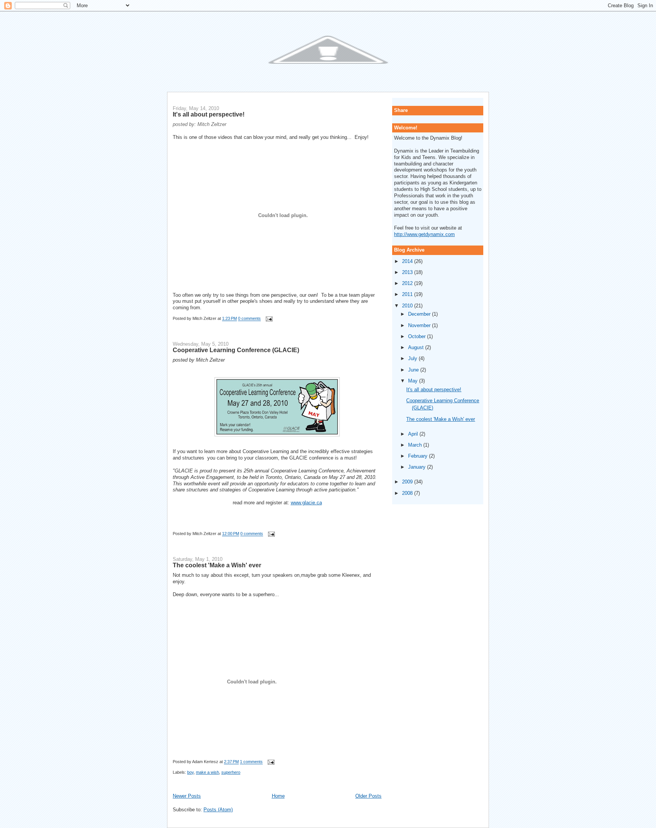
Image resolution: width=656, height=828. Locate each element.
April (413, 434)
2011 (408, 294)
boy (190, 772)
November (420, 325)
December (420, 314)
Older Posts (368, 796)
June (414, 370)
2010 (408, 306)
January (417, 467)
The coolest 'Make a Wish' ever (217, 565)
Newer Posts (187, 796)
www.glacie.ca (306, 502)
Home (278, 796)
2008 (408, 493)
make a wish (207, 772)
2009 (408, 482)
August (416, 347)
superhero (230, 772)
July (413, 358)
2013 (408, 272)
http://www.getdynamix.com (424, 234)
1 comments (251, 762)
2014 (408, 261)
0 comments (249, 318)
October (417, 336)
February (418, 456)
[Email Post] (268, 318)
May (413, 381)
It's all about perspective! (208, 114)
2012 (408, 283)
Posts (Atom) (218, 809)
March (415, 445)
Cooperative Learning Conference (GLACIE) (236, 349)
